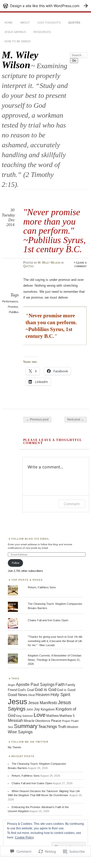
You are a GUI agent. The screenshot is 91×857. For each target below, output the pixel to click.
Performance (10, 301)
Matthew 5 (67, 716)
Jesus (17, 701)
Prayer (66, 720)
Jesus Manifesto (42, 702)
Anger (11, 684)
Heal (31, 695)
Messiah (15, 720)
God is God (45, 689)
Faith (60, 684)
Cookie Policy (24, 837)
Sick (10, 726)
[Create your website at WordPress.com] (45, 5)
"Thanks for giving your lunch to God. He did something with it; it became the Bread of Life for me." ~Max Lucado (55, 641)
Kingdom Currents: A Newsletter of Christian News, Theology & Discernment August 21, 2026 (54, 659)
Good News (18, 694)
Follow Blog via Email (30, 538)
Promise (13, 306)
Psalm (75, 720)
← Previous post (37, 419)
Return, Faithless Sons (42, 587)
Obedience (42, 721)
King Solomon (24, 715)
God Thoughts (49, 22)
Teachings (47, 726)
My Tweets (14, 747)
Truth (62, 727)
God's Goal (26, 690)
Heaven (43, 694)
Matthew (52, 716)
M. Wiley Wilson (20, 59)
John (29, 709)
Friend (12, 690)
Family (70, 685)
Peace (56, 721)
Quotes (74, 22)
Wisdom (72, 727)
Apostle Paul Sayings (35, 684)
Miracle (29, 721)
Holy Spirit (60, 694)
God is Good (66, 690)
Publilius (14, 312)
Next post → (75, 419)
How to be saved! (17, 41)
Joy (37, 709)
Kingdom (48, 709)
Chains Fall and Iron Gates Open (48, 620)
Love (40, 715)
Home (8, 22)
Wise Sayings (20, 732)
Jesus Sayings (15, 31)
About (25, 22)
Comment (72, 504)
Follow (15, 562)
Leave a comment (80, 264)
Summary (25, 726)
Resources (42, 31)
